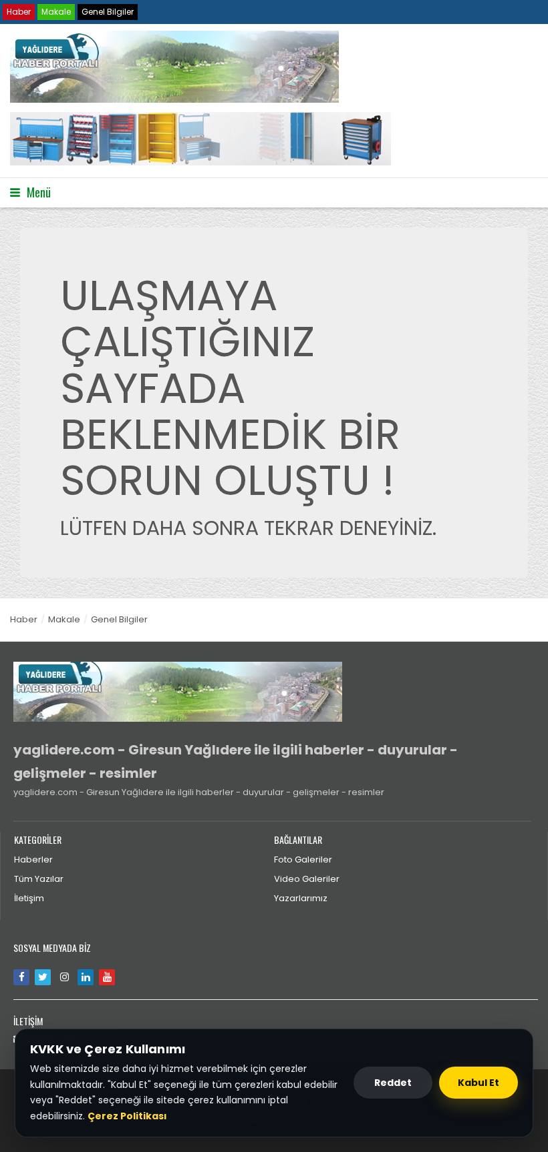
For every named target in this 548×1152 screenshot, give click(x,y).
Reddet (393, 1082)
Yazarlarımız (300, 898)
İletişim (29, 898)
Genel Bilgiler (108, 11)
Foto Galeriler (303, 859)
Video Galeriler (306, 879)
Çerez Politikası (127, 1116)
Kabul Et (478, 1082)
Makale (56, 11)
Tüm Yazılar (38, 879)
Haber (19, 11)
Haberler (33, 859)
